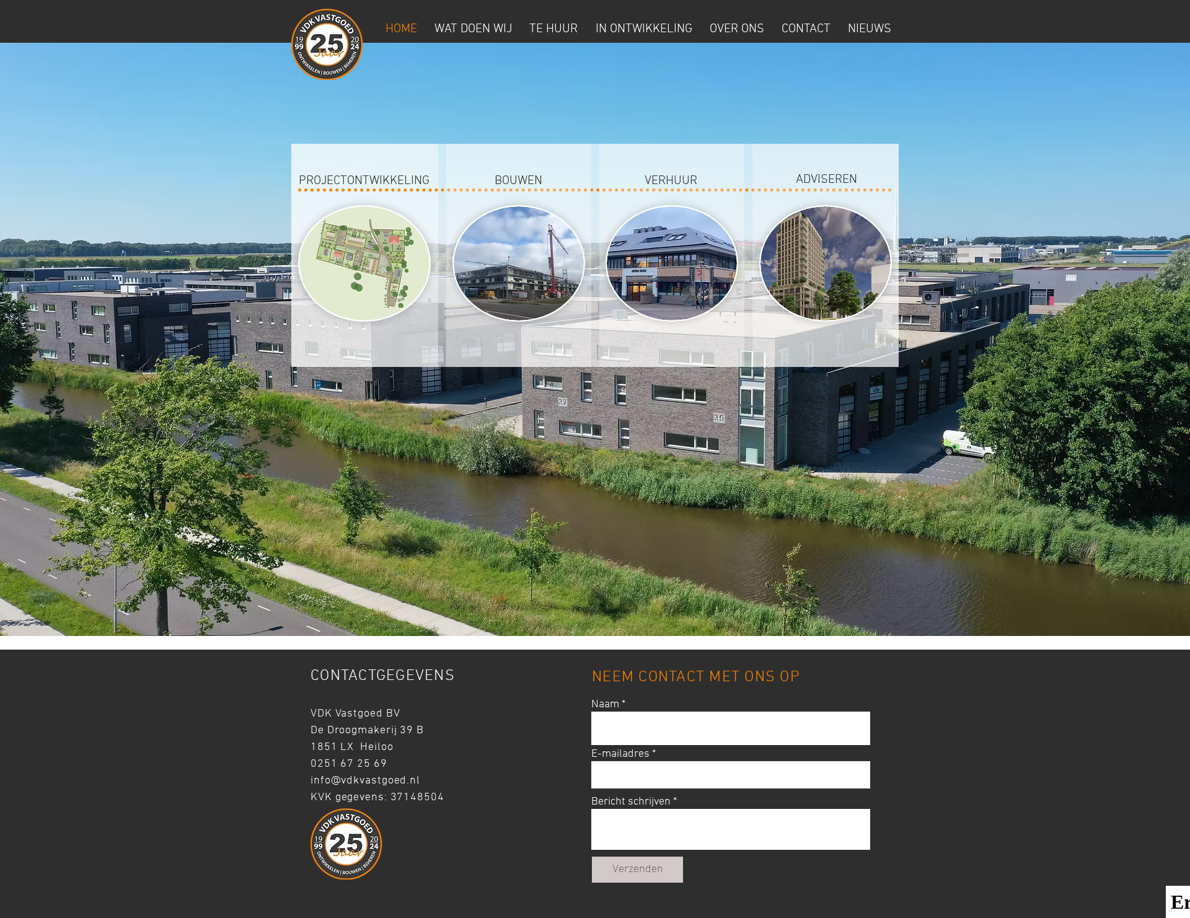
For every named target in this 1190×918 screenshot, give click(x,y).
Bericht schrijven (631, 802)
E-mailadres (620, 754)
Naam (605, 704)
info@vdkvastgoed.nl (365, 780)
